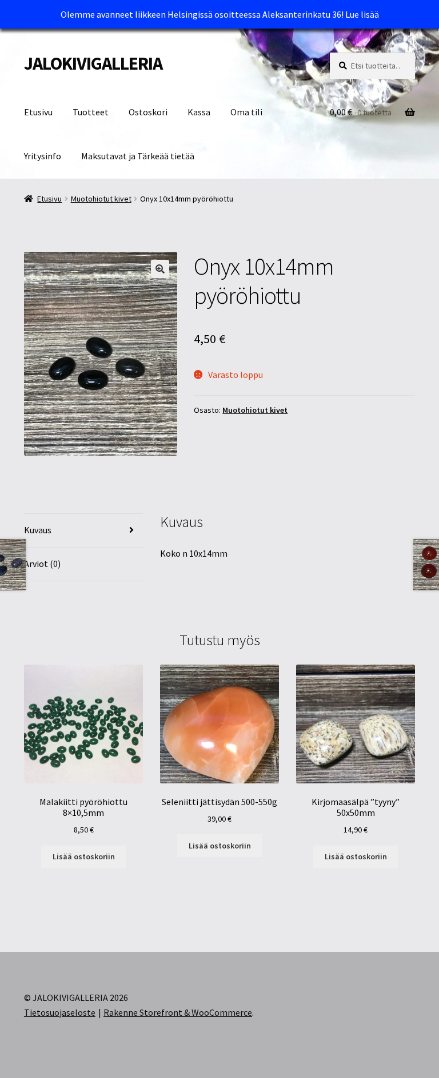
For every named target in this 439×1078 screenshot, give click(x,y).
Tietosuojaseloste (59, 1012)
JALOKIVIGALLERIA (93, 63)
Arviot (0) (42, 563)
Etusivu (38, 112)
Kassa (198, 112)
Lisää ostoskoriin (84, 856)
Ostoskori (148, 112)
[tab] (83, 531)
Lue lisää (362, 14)
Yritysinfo (42, 156)
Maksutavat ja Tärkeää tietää (137, 156)
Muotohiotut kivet (101, 199)
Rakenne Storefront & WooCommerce (177, 1012)
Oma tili (246, 112)
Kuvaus (37, 530)
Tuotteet (91, 112)
